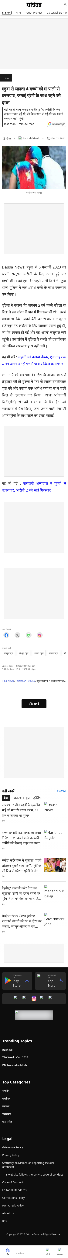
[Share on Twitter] (17, 635)
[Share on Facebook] (6, 635)
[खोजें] (65, 4)
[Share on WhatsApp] (28, 635)
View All (61, 791)
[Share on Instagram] (39, 635)
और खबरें (34, 704)
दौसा (7, 78)
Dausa (31, 680)
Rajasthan (21, 680)
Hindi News (8, 680)
